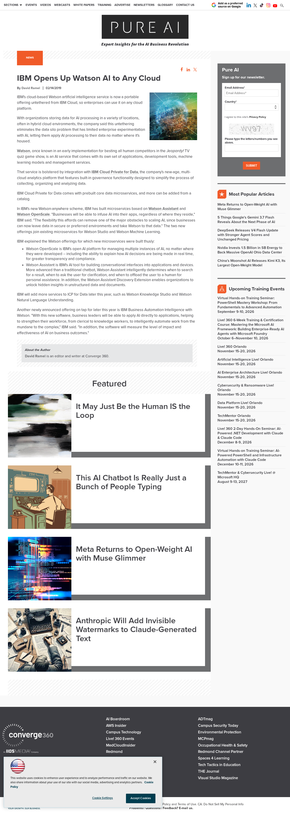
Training (104, 5)
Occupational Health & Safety (223, 745)
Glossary (165, 5)
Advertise (122, 5)
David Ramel (31, 88)
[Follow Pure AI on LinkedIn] (248, 6)
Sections (11, 5)
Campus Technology (123, 732)
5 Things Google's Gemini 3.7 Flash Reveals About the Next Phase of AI (246, 219)
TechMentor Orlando (234, 416)
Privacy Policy (257, 117)
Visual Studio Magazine (218, 778)
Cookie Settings (102, 798)
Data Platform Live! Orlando (240, 403)
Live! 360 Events (120, 738)
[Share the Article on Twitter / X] (194, 70)
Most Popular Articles (251, 194)
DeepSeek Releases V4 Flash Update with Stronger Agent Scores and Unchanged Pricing (248, 235)
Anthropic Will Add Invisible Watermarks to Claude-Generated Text (136, 629)
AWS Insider (116, 725)
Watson (23, 150)
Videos (45, 5)
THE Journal (208, 771)
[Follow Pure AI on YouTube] (275, 6)
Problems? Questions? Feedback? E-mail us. (161, 808)
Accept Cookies (140, 798)
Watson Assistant (163, 208)
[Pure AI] (145, 27)
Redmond (114, 751)
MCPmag (206, 738)
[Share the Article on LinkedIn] (187, 70)
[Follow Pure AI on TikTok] (262, 6)
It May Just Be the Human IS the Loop (133, 411)
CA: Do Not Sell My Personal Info (221, 804)
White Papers (83, 5)
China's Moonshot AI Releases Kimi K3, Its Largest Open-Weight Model (251, 263)
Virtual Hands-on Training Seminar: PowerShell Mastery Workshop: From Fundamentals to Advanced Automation (250, 302)
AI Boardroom (118, 719)
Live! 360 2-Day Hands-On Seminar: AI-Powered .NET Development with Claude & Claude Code (250, 433)
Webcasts (62, 5)
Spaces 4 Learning (214, 758)
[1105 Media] (21, 751)
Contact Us (185, 5)
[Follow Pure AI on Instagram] (268, 6)
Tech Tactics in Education (219, 764)
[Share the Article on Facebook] (180, 70)
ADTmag (205, 719)
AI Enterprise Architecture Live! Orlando (250, 372)
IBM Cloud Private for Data (115, 172)
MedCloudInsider (120, 745)
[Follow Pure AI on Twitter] (255, 6)
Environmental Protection (219, 732)
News (30, 57)
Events (31, 5)
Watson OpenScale (33, 214)
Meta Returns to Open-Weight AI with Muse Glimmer (134, 554)
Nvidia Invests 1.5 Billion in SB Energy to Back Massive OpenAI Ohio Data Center (250, 250)
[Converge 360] (27, 736)
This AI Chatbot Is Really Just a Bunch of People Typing (131, 482)
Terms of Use (187, 804)
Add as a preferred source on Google (230, 5)
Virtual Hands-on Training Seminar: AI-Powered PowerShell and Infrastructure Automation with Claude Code (250, 455)
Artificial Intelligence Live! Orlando (245, 359)
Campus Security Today (218, 725)
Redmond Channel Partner (220, 751)
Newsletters (144, 5)
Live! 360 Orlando (232, 346)
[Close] (155, 762)
